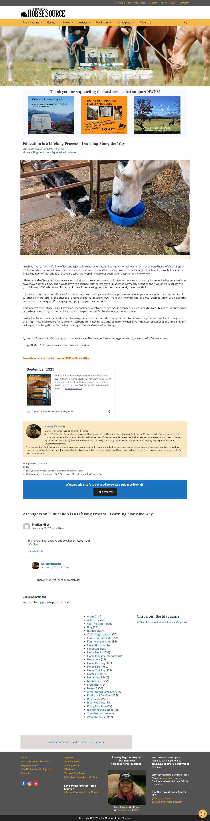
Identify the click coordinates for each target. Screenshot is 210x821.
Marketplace (124, 22)
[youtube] (35, 783)
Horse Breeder (96, 645)
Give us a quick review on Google (81, 791)
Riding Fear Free (97, 706)
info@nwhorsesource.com (168, 801)
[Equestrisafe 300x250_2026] (104, 133)
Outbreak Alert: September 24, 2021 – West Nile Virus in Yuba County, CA (64, 474)
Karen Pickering (51, 563)
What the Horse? (97, 717)
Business (92, 630)
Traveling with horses (100, 713)
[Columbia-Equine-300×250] (51, 133)
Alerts (90, 616)
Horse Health (95, 652)
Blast (29, 467)
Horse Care (94, 648)
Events (51, 22)
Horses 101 (94, 673)
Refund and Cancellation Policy (80, 777)
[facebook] (23, 783)
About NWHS (71, 761)
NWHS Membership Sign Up (35, 769)
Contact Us (185, 3)
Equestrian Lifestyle (64, 152)
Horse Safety (95, 666)
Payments (69, 757)
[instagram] (29, 783)
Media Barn (94, 684)
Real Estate (102, 22)
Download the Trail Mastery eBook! (130, 3)
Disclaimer (70, 769)
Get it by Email (105, 491)
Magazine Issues (29, 765)
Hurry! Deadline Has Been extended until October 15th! (54, 470)
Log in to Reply (35, 551)
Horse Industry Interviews (103, 656)
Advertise (145, 22)
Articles (82, 22)
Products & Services (99, 695)
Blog (35, 152)
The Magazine (31, 22)
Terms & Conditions (74, 773)
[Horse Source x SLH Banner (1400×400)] (105, 85)
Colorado (167, 777)
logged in (43, 602)
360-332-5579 (124, 810)
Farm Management (98, 641)
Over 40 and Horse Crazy (102, 691)
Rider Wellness (96, 702)
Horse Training (96, 670)
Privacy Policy (71, 765)
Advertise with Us (168, 3)
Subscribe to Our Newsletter (35, 761)
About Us (153, 3)
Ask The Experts (97, 623)
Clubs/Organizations (99, 634)
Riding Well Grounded (100, 709)
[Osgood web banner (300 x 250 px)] (157, 133)
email (136, 810)
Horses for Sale (96, 677)
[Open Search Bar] (186, 22)
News (66, 22)
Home (26, 152)
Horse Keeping (96, 663)
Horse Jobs (94, 659)
